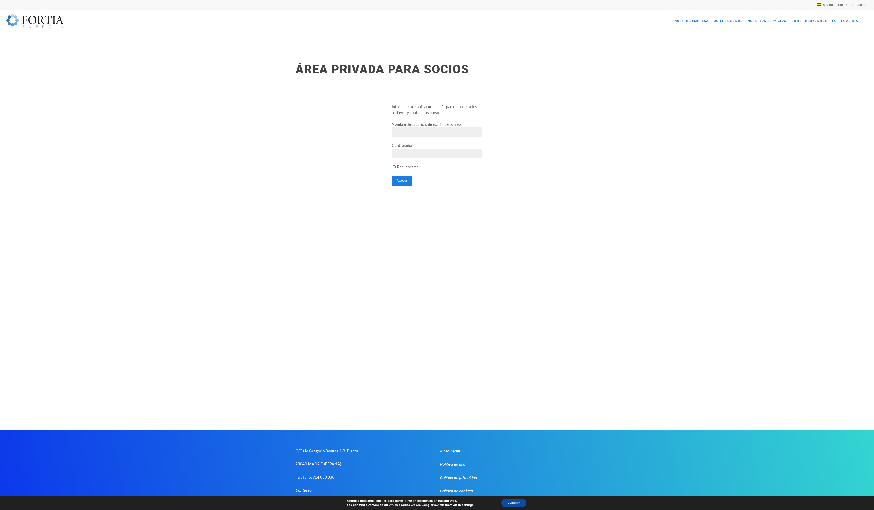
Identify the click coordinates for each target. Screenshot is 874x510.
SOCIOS (862, 5)
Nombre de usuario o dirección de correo (426, 124)
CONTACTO (845, 5)
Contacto (303, 490)
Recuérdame (407, 166)
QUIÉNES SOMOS (728, 21)
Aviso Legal (450, 451)
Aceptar (514, 503)
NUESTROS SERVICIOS (767, 21)
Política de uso (452, 464)
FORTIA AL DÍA (845, 21)
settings (467, 505)
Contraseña (402, 145)
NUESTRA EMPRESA (692, 21)
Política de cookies (456, 491)
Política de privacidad (458, 477)
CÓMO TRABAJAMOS (809, 21)
